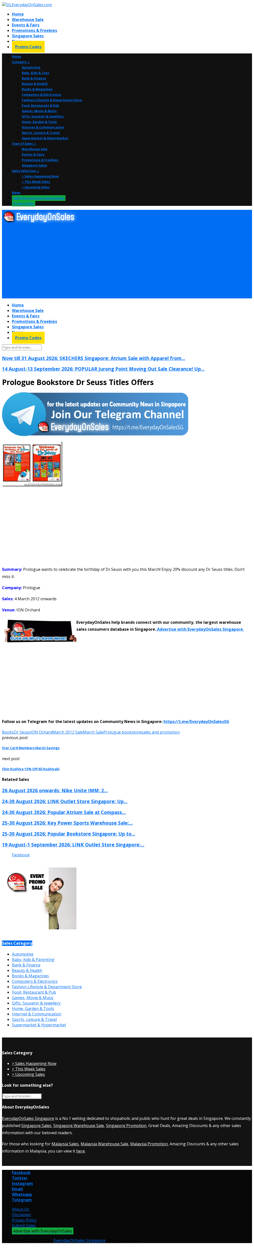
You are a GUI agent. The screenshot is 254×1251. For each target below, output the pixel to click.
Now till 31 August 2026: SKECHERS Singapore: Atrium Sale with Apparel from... (93, 358)
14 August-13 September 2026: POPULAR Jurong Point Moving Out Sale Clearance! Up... (103, 369)
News (16, 193)
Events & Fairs (25, 25)
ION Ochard (41, 732)
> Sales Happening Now (40, 176)
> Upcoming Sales (36, 187)
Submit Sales (24, 1225)
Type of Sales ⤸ (24, 144)
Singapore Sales (28, 36)
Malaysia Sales (65, 1144)
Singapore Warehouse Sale (78, 1125)
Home (18, 14)
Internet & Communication (43, 127)
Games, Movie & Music (39, 111)
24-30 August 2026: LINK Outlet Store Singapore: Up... (64, 801)
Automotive (31, 67)
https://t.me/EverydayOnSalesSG (196, 721)
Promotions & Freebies (34, 30)
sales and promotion (160, 732)
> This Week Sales (36, 182)
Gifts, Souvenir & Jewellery (43, 116)
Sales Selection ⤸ (25, 171)
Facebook (21, 855)
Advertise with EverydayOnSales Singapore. (200, 629)
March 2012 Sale (67, 732)
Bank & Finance (34, 78)
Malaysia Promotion (149, 1144)
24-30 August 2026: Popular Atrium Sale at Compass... (64, 812)
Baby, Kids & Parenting (33, 959)
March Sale (93, 732)
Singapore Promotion (126, 1125)
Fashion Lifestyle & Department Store (52, 100)
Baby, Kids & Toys (35, 73)
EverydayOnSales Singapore (28, 1118)
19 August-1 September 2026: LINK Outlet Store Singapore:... (73, 845)
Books (8, 732)
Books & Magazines (37, 89)
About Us (20, 1209)
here (80, 1151)
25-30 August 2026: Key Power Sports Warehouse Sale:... (67, 823)
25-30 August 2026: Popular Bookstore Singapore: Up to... (68, 834)
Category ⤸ (21, 62)
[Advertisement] (127, 261)
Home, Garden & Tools (39, 122)
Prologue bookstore (122, 732)
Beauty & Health (35, 84)
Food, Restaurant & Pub (40, 105)
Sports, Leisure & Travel (41, 133)
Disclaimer (21, 1214)
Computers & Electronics (41, 95)
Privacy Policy (24, 1220)
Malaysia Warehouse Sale (104, 1144)
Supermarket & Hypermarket (45, 138)
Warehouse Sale (28, 19)
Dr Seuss (22, 732)
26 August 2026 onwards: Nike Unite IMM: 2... (55, 790)
